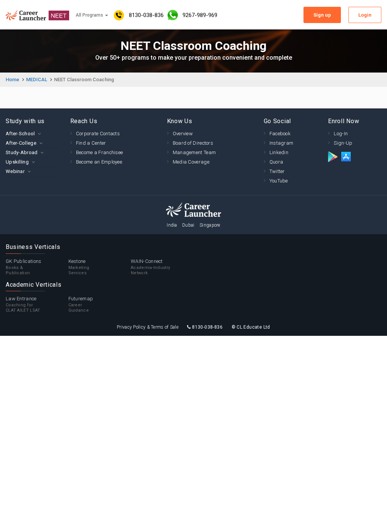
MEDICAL (36, 79)
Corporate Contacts (98, 133)
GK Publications (24, 266)
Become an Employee (99, 162)
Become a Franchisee (99, 152)
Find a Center (91, 143)
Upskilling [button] (17, 162)
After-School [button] (20, 133)
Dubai (188, 225)
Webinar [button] (15, 171)
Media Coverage (191, 162)
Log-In (341, 133)
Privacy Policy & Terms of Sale (147, 327)
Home (12, 79)
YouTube (278, 181)
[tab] (32, 133)
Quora (276, 162)
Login (365, 15)
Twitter (277, 171)
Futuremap (80, 304)
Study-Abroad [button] (22, 152)
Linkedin (278, 152)
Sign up (322, 15)
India (172, 225)
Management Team (194, 152)
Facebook (280, 133)
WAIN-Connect (150, 266)
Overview (183, 133)
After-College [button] (21, 143)
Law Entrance (23, 304)
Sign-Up (343, 143)
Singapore (210, 225)
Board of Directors (193, 143)
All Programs (90, 15)
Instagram (281, 143)
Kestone (79, 266)
